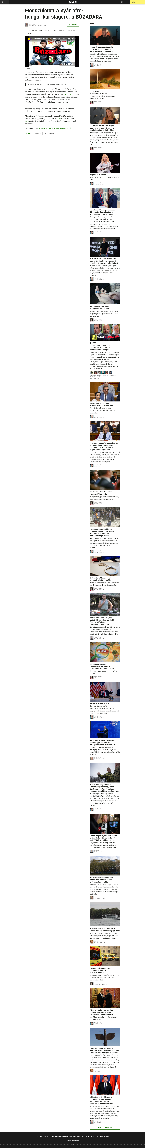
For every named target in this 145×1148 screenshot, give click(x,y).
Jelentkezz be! (138, 2)
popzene (31, 25)
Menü (5, 2)
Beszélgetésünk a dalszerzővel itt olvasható (55, 128)
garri (27, 121)
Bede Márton (32, 24)
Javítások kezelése (65, 1136)
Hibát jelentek (44, 1136)
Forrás (28, 68)
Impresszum (54, 1136)
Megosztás (74, 24)
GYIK (37, 1136)
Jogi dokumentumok (78, 1136)
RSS (97, 1136)
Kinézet (126, 2)
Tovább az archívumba (105, 1128)
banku (58, 118)
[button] (29, 133)
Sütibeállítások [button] (104, 1136)
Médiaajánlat (90, 1136)
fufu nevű (67, 94)
